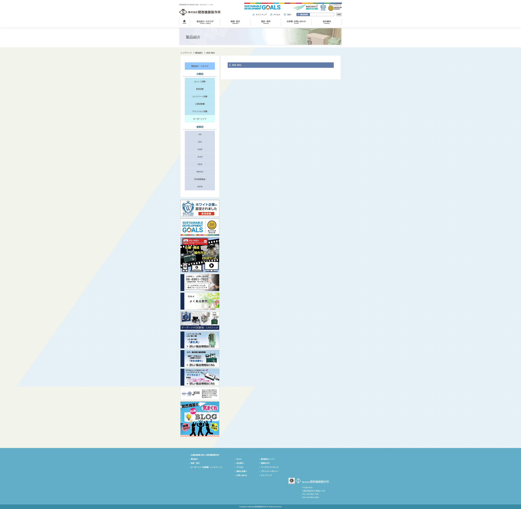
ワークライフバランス (270, 467)
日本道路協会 (200, 179)
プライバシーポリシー (270, 471)
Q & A (238, 459)
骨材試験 (200, 89)
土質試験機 (200, 104)
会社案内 (240, 463)
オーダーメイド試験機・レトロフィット (207, 467)
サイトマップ (261, 15)
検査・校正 (195, 463)
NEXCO (200, 172)
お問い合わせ (241, 475)
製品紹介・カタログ (199, 66)
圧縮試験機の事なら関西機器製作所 (205, 455)
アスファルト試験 (199, 111)
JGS (200, 142)
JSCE (199, 164)
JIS (199, 134)
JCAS (199, 157)
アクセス (276, 15)
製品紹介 (199, 53)
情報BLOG (265, 463)
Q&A (289, 15)
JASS (199, 149)
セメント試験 (200, 81)
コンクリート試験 (199, 96)
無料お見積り (241, 471)
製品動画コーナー (268, 459)
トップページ (186, 53)
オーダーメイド (200, 119)
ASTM (200, 187)
